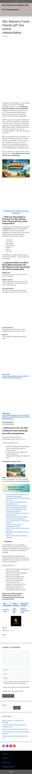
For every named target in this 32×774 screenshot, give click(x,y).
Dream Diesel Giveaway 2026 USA (16, 505)
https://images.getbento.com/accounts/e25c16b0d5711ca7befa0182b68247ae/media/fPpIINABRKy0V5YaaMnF (16, 416)
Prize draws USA (15, 610)
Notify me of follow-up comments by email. (16, 687)
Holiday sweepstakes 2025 (25, 610)
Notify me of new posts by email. (13, 691)
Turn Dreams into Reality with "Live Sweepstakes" (14, 7)
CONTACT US (5, 758)
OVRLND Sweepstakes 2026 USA (16, 507)
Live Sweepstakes (18, 771)
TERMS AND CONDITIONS (8, 766)
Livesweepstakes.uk (8, 424)
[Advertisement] (16, 53)
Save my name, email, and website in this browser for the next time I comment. (16, 682)
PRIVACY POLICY (6, 762)
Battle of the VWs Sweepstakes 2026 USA (15, 729)
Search (4, 705)
